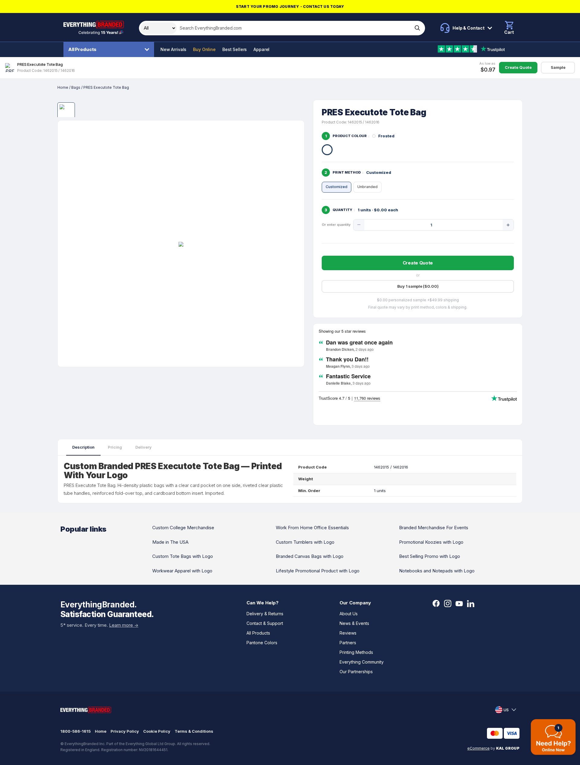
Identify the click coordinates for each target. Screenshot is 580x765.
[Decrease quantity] (358, 224)
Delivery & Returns (264, 613)
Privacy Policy (125, 731)
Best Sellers (234, 49)
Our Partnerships (356, 671)
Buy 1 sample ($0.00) (418, 286)
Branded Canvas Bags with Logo (309, 556)
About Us (349, 613)
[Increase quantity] (508, 224)
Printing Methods (356, 652)
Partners (348, 642)
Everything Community (362, 661)
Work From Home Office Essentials (312, 527)
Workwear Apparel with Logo (182, 571)
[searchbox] (294, 28)
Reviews (348, 632)
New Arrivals (173, 49)
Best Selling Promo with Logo (429, 556)
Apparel (261, 49)
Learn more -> (123, 625)
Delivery (143, 447)
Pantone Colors (261, 642)
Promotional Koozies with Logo (431, 542)
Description (83, 447)
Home (62, 87)
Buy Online (204, 49)
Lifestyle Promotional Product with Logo (317, 571)
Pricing (115, 447)
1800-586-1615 (75, 731)
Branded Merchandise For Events (433, 527)
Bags (75, 87)
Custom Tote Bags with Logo (182, 556)
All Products (82, 49)
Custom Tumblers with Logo (305, 542)
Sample (558, 67)
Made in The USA (170, 542)
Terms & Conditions (194, 731)
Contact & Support (264, 623)
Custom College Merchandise (183, 527)
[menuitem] (110, 49)
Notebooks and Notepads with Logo (437, 571)
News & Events (354, 623)
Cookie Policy (156, 731)
